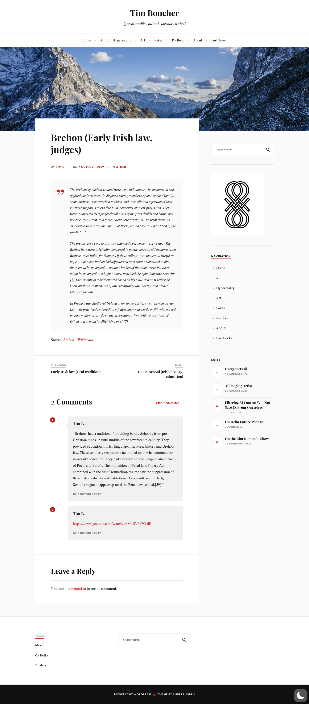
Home (86, 40)
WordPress (142, 694)
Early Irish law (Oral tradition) (75, 371)
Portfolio (178, 40)
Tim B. (60, 166)
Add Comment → (169, 403)
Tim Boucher (154, 12)
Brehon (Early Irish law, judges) (101, 143)
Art (142, 40)
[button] (300, 695)
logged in (78, 588)
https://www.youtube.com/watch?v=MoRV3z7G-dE (112, 523)
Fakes (158, 40)
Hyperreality (122, 40)
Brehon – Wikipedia (78, 339)
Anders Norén (184, 694)
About (197, 40)
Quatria (40, 665)
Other (121, 166)
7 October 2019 (91, 166)
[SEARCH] (268, 150)
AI (101, 40)
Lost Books (219, 40)
